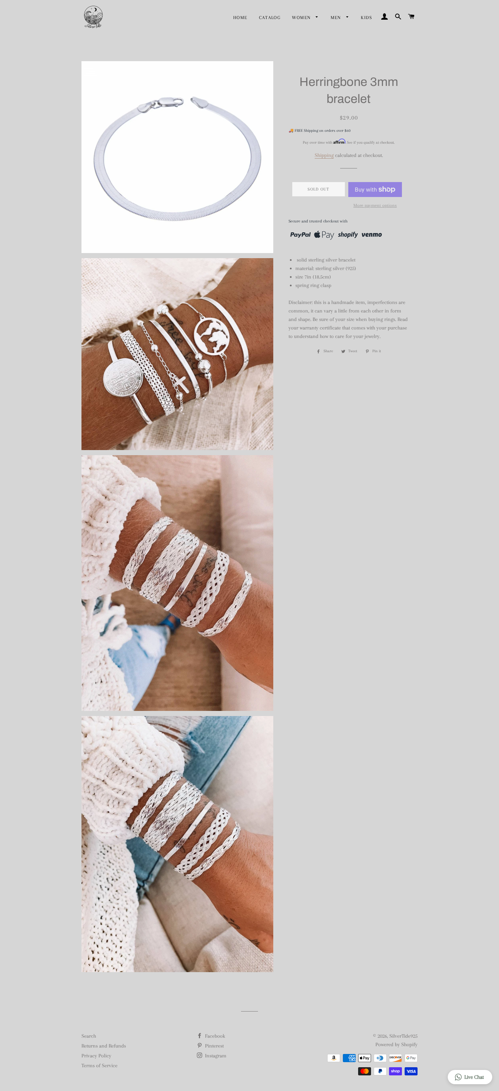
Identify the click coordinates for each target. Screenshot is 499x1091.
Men (337, 17)
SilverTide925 (403, 1036)
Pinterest (214, 1046)
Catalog (270, 17)
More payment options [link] (375, 205)
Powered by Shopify (396, 1044)
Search (88, 1036)
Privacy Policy (96, 1056)
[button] (470, 1077)
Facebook (214, 1036)
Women (302, 17)
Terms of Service (99, 1065)
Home (240, 17)
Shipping (324, 155)
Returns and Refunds (103, 1046)
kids (366, 17)
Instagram (215, 1056)
